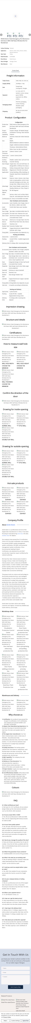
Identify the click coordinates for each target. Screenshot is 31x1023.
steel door (20, 533)
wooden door (5, 535)
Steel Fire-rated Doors (8, 1002)
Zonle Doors (11, 525)
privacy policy (7, 1017)
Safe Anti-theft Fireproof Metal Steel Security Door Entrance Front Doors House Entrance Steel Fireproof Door (23, 1012)
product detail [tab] (15, 70)
